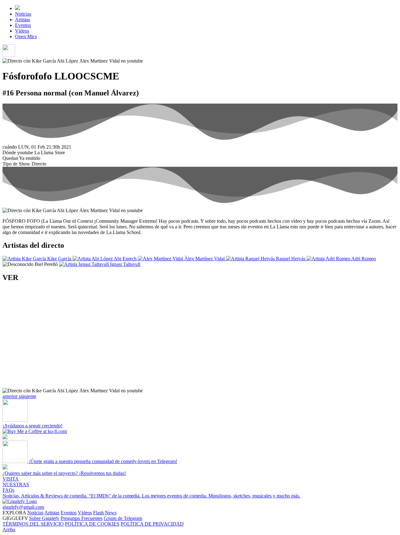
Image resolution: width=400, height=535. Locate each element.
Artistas (22, 19)
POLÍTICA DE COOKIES (92, 524)
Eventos (23, 25)
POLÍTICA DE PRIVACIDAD (152, 524)
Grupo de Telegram (123, 518)
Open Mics (26, 36)
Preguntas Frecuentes (81, 518)
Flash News (105, 512)
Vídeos (22, 30)
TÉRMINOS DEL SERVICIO (33, 524)
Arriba (8, 529)
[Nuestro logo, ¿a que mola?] (19, 501)
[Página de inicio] (17, 8)
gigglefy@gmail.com (23, 507)
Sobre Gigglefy (44, 518)
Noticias (23, 14)
